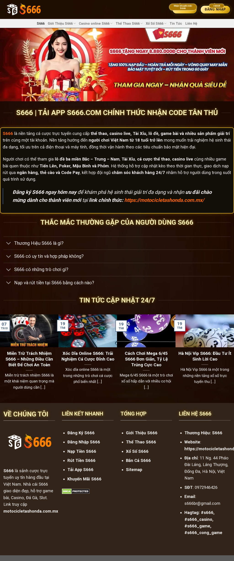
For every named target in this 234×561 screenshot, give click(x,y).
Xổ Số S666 (154, 23)
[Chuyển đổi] (8, 243)
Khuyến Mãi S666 (84, 479)
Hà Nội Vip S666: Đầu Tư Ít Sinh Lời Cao (204, 356)
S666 (41, 23)
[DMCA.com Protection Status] (76, 491)
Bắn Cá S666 (138, 460)
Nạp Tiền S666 (81, 451)
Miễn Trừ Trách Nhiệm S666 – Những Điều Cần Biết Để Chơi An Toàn (29, 359)
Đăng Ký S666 (81, 432)
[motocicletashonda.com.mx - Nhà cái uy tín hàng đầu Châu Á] (23, 9)
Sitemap (134, 469)
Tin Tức (176, 23)
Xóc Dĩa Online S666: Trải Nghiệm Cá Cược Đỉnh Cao (87, 356)
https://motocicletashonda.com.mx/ (164, 200)
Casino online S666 (94, 23)
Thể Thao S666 (128, 23)
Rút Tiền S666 (81, 460)
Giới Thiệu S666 (60, 23)
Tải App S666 (80, 469)
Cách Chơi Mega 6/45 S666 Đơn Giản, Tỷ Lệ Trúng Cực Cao (146, 359)
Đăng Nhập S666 (83, 442)
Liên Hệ (191, 23)
